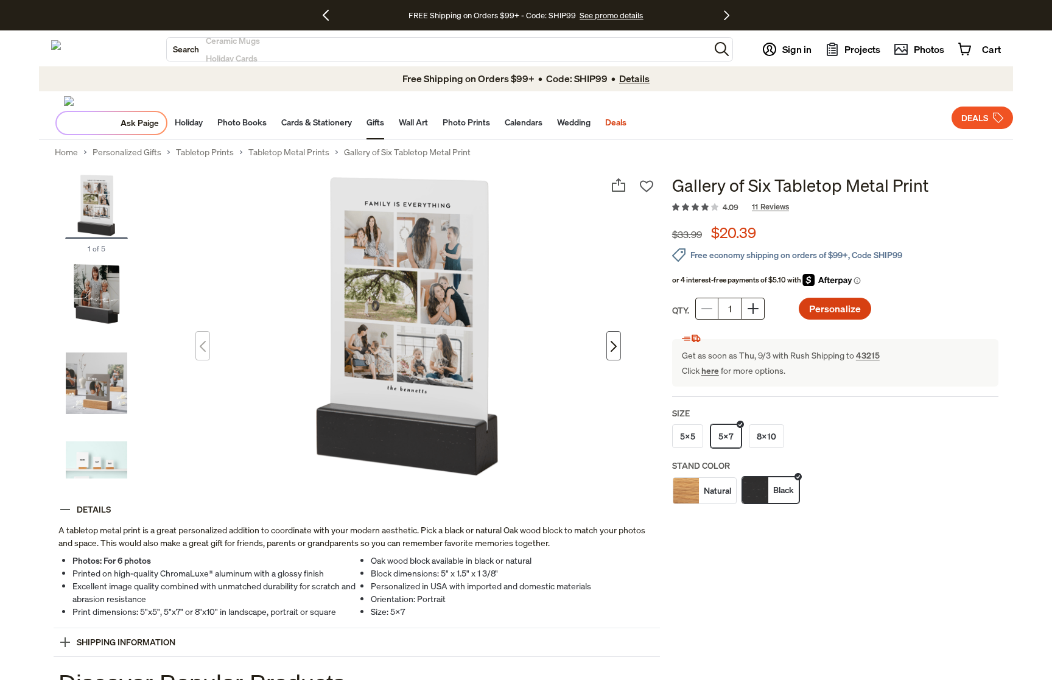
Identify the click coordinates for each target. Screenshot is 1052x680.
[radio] (687, 436)
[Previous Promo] (330, 15)
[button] (721, 49)
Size (681, 413)
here (710, 370)
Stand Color (701, 465)
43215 (868, 355)
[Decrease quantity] (707, 309)
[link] (835, 208)
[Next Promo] (726, 15)
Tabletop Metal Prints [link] (288, 152)
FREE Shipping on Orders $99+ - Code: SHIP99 (492, 15)
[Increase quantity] (753, 309)
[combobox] (438, 49)
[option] (704, 491)
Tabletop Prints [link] (205, 152)
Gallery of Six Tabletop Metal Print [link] (407, 152)
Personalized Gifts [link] (127, 152)
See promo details (611, 15)
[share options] (618, 185)
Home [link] (66, 152)
